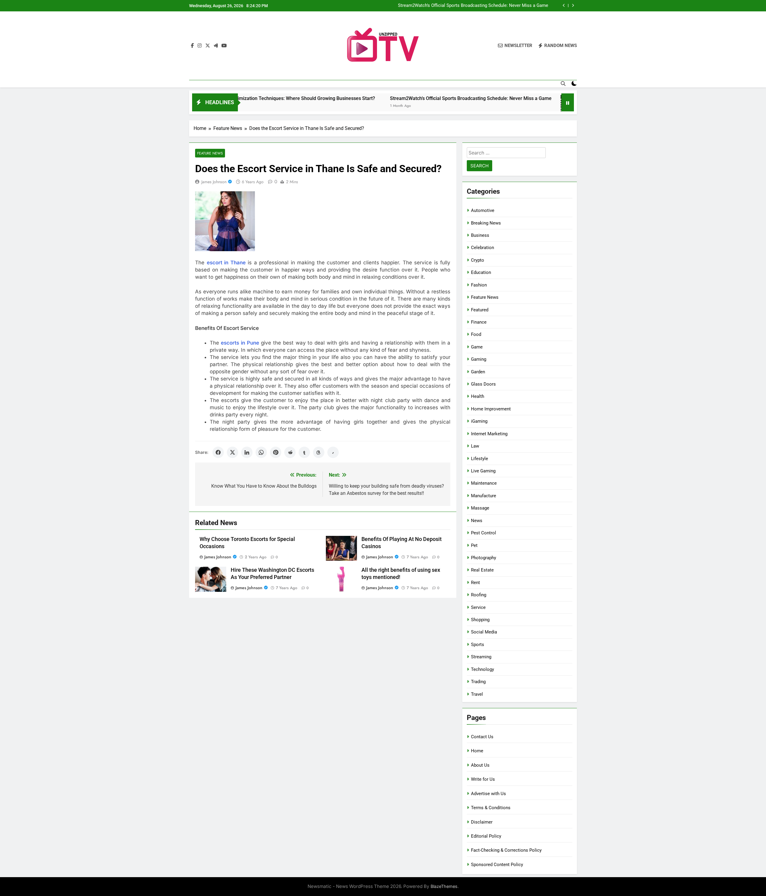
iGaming (479, 421)
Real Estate (482, 570)
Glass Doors (483, 384)
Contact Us (482, 736)
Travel (477, 694)
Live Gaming (483, 471)
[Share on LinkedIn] (247, 452)
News (476, 520)
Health (477, 396)
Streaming (481, 657)
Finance (479, 322)
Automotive (482, 210)
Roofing (478, 595)
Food (476, 334)
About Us (480, 765)
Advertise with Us (488, 793)
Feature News (210, 153)
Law (475, 446)
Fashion (479, 285)
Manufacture (483, 495)
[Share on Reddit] (290, 452)
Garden (478, 372)
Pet (474, 545)
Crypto (477, 260)
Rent (475, 582)
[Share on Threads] (318, 452)
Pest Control (483, 533)
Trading (478, 681)
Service (478, 607)
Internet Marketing (489, 433)
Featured (479, 310)
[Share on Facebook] (218, 452)
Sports (477, 644)
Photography (483, 557)
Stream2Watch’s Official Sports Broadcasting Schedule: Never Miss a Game (473, 5)
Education (481, 272)
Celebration (482, 247)
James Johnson (214, 182)
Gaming (478, 359)
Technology (482, 669)
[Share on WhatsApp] (261, 452)
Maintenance (484, 483)
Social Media (484, 632)
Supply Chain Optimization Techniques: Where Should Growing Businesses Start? (253, 98)
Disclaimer (482, 822)
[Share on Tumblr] (304, 452)
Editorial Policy (486, 836)
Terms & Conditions (490, 807)
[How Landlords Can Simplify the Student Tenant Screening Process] (537, 106)
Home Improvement (491, 409)
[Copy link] (333, 452)
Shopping (480, 619)
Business (480, 235)
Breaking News (486, 223)
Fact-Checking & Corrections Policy (506, 850)
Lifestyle (479, 458)
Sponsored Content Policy (497, 864)
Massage (480, 508)
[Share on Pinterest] (275, 452)
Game (477, 347)
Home (477, 751)
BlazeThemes (444, 886)
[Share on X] (232, 452)
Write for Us (483, 779)
